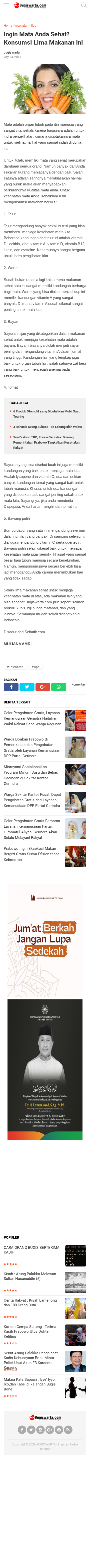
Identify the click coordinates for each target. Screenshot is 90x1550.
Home (8, 25)
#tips (35, 667)
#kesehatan (15, 667)
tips (33, 25)
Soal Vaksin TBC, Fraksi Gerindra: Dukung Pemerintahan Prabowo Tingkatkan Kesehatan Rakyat (46, 442)
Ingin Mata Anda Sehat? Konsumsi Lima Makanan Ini (43, 38)
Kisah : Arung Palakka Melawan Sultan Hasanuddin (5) (30, 1276)
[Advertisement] (45, 1187)
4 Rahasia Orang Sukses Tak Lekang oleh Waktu (47, 427)
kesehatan (21, 25)
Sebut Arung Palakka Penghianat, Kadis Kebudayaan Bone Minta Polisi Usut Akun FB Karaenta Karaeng (31, 1360)
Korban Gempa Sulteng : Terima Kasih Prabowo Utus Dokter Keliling (30, 1331)
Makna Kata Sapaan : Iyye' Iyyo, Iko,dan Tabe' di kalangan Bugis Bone (30, 1384)
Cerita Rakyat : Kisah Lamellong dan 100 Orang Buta (30, 1303)
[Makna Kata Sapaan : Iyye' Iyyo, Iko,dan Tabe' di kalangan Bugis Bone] (75, 1388)
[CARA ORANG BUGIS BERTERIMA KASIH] (75, 1256)
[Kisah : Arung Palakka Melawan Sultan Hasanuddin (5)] (75, 1283)
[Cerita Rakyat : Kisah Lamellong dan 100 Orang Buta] (75, 1309)
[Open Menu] (6, 5)
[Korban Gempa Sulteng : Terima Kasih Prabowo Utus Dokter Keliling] (75, 1335)
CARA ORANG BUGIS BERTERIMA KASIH (32, 1250)
